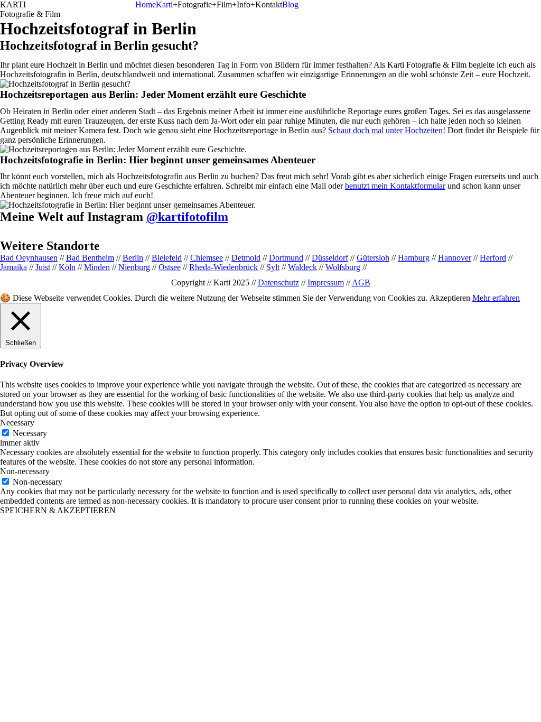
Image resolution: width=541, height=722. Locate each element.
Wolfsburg (342, 267)
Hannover (454, 257)
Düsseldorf (330, 257)
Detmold (245, 257)
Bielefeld (167, 257)
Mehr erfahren (496, 297)
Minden (97, 267)
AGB (361, 282)
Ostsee (169, 267)
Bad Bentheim (90, 257)
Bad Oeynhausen (29, 257)
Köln (67, 267)
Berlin (133, 257)
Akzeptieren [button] (450, 297)
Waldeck (302, 267)
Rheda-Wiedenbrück (223, 267)
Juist (42, 267)
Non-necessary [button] (25, 471)
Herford (493, 257)
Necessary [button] (17, 422)
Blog (290, 4)
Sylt (272, 267)
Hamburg (414, 257)
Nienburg (134, 267)
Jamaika (13, 267)
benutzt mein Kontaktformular (395, 185)
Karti (164, 4)
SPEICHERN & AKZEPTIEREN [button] (58, 510)
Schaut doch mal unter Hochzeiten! (386, 130)
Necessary (30, 433)
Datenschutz (278, 282)
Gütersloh (373, 257)
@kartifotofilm (187, 217)
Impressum (325, 282)
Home (145, 4)
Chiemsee (206, 257)
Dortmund (286, 257)
